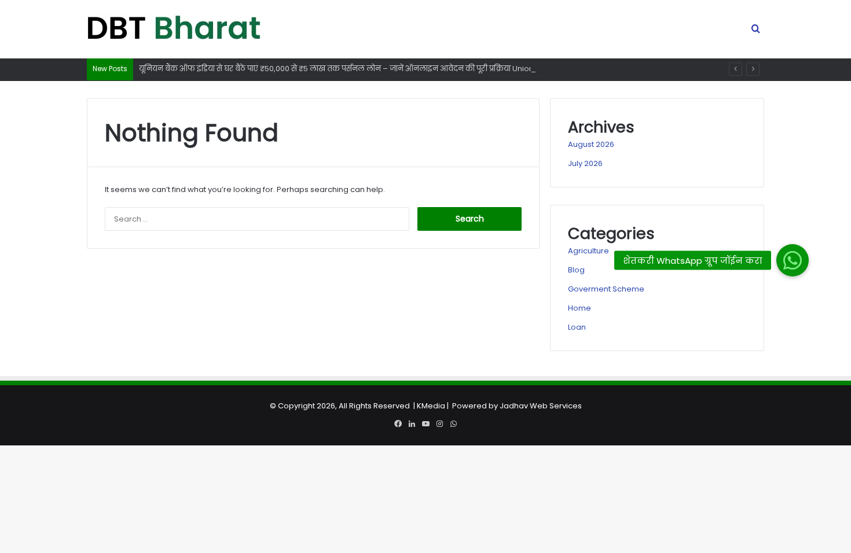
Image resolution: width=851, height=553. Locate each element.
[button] (792, 260)
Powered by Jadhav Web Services (517, 405)
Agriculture (588, 250)
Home (579, 308)
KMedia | (434, 405)
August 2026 (591, 144)
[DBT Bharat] (174, 29)
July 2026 (585, 163)
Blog (576, 269)
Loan (577, 327)
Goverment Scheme (606, 288)
